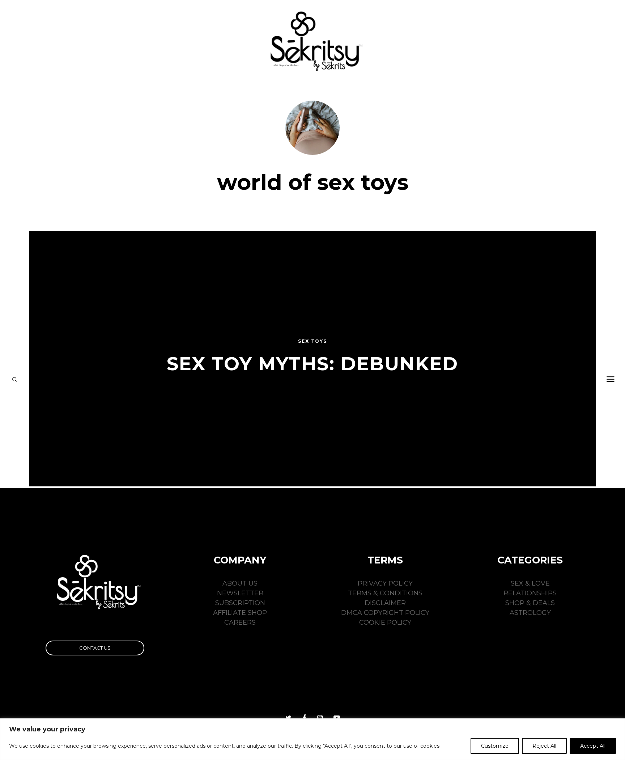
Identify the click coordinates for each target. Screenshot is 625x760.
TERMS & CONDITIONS (385, 593)
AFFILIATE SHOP (240, 613)
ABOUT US (240, 583)
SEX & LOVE (530, 583)
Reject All (544, 746)
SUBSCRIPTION (240, 603)
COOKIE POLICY (385, 622)
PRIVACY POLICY (385, 583)
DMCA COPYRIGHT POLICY (385, 613)
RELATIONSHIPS (530, 593)
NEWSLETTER (240, 593)
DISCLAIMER (385, 603)
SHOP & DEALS (530, 603)
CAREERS (240, 622)
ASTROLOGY (530, 613)
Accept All (592, 746)
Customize (495, 746)
